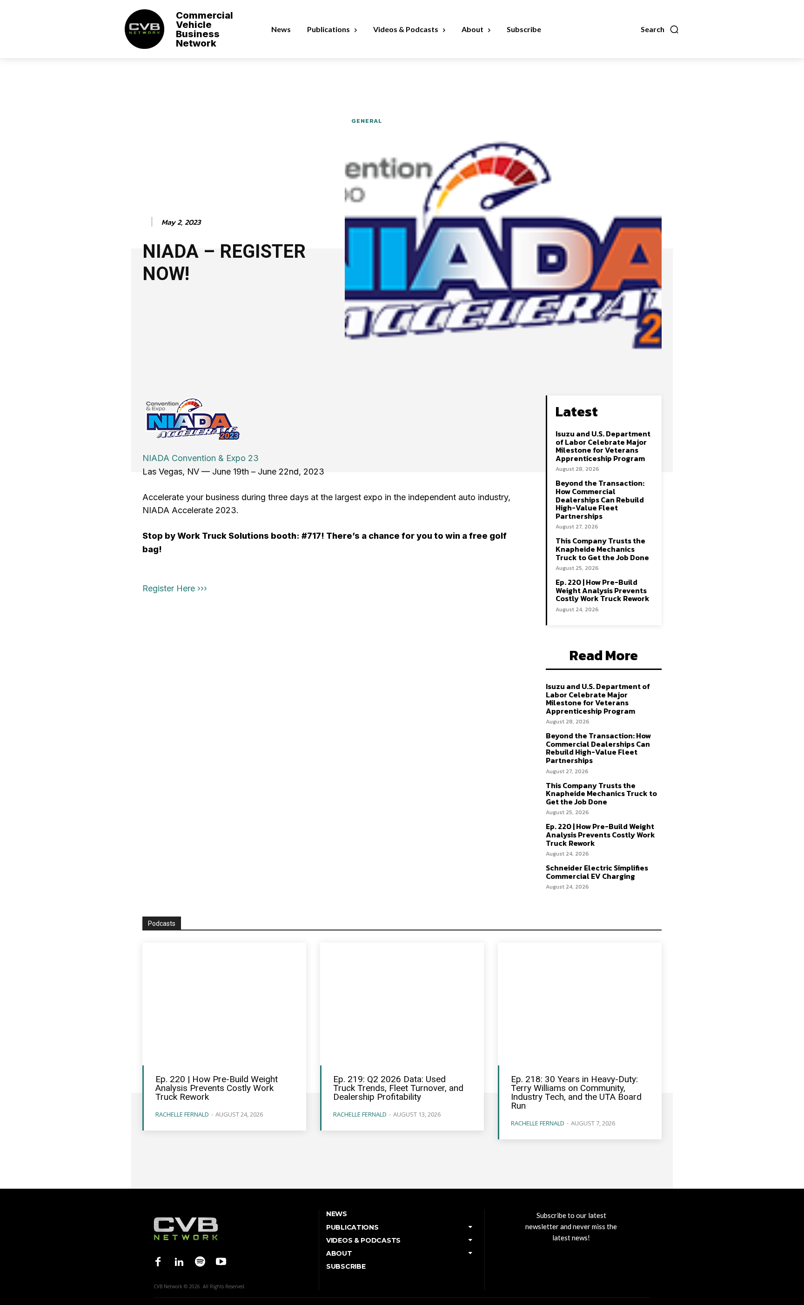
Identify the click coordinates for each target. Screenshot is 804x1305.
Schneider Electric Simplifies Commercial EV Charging (597, 872)
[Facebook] (158, 1262)
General (366, 120)
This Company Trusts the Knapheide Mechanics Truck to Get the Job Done (602, 548)
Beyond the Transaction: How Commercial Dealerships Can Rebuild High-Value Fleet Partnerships (600, 499)
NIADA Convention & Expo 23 (200, 458)
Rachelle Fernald (182, 1114)
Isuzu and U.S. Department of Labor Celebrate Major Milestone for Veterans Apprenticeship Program (603, 446)
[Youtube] (221, 1262)
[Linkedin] (179, 1262)
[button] (660, 29)
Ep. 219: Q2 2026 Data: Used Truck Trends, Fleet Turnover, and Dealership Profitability (398, 1088)
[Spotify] (200, 1262)
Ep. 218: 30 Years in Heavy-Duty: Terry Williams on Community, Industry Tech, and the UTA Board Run (576, 1092)
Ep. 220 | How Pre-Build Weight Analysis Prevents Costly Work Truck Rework (603, 590)
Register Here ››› (174, 588)
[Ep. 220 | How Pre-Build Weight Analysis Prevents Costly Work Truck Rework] (224, 1004)
